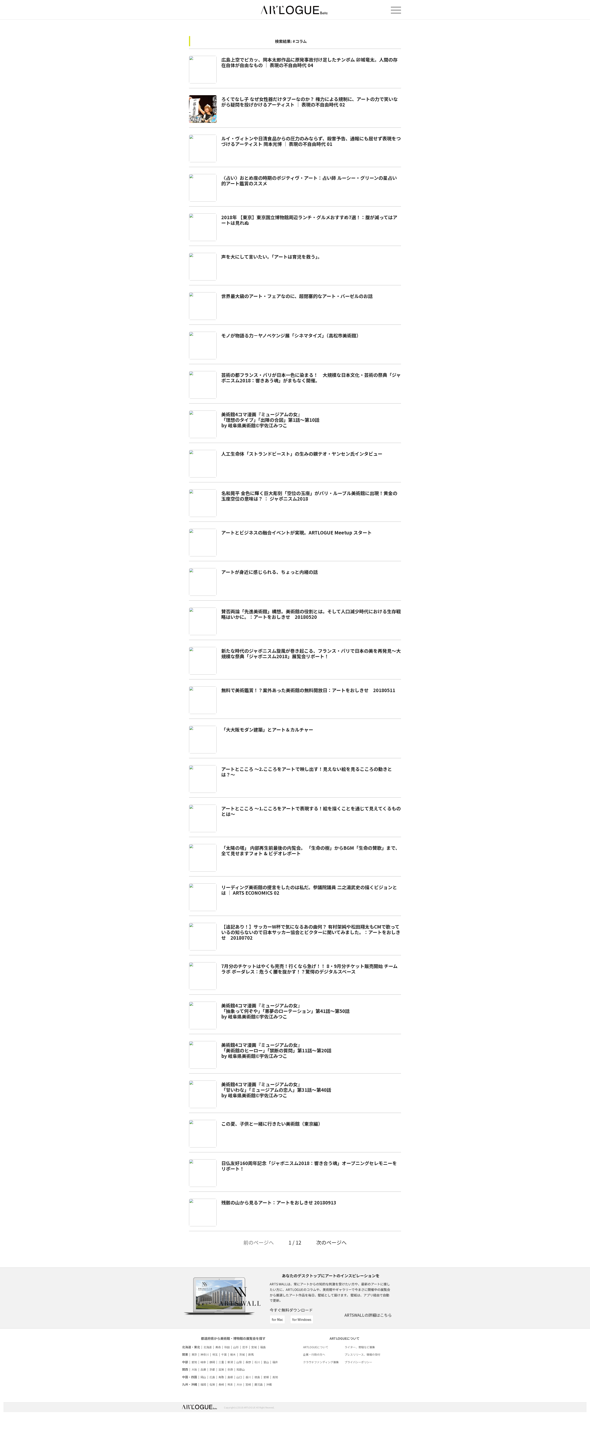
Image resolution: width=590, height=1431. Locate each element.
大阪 (194, 1369)
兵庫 (203, 1369)
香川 (248, 1377)
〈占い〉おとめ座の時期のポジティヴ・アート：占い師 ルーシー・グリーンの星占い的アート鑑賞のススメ (309, 180)
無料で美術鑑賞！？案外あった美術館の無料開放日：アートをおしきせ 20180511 (308, 690)
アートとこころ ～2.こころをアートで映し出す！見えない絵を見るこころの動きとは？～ (306, 772)
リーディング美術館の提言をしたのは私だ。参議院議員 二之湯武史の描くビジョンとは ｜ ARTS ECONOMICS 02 (309, 890)
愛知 (194, 1362)
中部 (185, 1362)
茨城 (242, 1354)
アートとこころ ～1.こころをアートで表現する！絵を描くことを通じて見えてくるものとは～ (311, 811)
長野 (248, 1362)
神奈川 (205, 1354)
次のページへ (331, 1242)
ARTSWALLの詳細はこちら (368, 1315)
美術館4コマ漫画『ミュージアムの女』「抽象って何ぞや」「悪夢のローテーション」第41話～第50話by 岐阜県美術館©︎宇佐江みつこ (285, 1011)
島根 (230, 1377)
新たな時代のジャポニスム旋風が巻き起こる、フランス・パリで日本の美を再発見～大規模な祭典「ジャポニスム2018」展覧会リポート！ (311, 653)
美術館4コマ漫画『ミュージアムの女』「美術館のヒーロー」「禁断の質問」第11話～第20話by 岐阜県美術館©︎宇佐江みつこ (276, 1050)
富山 (266, 1362)
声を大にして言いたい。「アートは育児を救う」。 (271, 256)
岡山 (203, 1377)
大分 (239, 1384)
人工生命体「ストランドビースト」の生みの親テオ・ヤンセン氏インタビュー (301, 453)
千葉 (224, 1354)
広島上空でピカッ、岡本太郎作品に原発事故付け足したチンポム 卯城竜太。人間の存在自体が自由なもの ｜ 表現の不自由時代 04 (309, 62)
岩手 (245, 1347)
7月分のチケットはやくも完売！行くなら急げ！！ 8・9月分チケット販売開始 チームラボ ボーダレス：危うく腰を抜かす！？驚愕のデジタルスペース (309, 969)
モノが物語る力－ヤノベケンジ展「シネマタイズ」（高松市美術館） (291, 335)
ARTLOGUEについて (315, 1347)
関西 (185, 1369)
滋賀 (221, 1369)
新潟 (230, 1362)
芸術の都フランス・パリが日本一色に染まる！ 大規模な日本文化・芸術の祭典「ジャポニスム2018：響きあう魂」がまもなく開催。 (311, 378)
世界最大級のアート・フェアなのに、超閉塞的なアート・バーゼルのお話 (297, 296)
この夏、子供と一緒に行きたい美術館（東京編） (272, 1123)
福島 (263, 1347)
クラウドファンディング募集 (321, 1362)
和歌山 (240, 1369)
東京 (194, 1354)
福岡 (203, 1384)
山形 (236, 1347)
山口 (239, 1377)
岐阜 (203, 1362)
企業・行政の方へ (314, 1354)
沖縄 (269, 1384)
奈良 (230, 1369)
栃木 (233, 1354)
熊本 (230, 1384)
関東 (185, 1354)
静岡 (212, 1362)
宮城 (254, 1347)
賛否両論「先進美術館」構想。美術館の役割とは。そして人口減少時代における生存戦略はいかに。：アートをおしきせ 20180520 (311, 614)
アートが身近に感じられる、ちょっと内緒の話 (269, 572)
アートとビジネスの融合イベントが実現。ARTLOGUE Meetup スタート (296, 532)
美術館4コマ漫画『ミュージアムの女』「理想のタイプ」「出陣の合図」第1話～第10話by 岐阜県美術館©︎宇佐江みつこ (270, 420)
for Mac (277, 1319)
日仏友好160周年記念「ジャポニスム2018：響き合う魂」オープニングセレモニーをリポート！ (309, 1166)
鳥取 (221, 1377)
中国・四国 (189, 1377)
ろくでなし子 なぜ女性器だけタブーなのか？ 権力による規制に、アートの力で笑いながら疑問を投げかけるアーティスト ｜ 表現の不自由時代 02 (309, 102)
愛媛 (266, 1377)
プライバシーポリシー (358, 1362)
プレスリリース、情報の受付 (362, 1354)
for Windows (301, 1319)
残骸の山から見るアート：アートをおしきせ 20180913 (278, 1202)
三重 (221, 1362)
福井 (275, 1362)
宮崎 (248, 1384)
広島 (212, 1377)
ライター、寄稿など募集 (360, 1347)
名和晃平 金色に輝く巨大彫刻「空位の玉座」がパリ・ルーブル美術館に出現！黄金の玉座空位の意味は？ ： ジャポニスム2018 (309, 496)
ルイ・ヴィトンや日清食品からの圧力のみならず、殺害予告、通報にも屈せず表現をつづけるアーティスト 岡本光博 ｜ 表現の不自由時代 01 (311, 141)
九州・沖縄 (189, 1384)
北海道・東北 (191, 1347)
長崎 (221, 1384)
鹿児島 (258, 1384)
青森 (218, 1347)
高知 (275, 1377)
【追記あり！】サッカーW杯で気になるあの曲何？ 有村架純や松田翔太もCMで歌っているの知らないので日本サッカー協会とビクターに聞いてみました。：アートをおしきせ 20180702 (310, 932)
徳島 (257, 1377)
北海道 (208, 1347)
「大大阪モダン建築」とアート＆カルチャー (267, 729)
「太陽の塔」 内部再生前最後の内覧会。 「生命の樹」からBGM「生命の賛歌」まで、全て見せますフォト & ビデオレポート (310, 850)
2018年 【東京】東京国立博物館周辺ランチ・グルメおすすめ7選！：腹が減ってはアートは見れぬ (309, 220)
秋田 (227, 1347)
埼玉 (215, 1354)
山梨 (239, 1362)
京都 (212, 1369)
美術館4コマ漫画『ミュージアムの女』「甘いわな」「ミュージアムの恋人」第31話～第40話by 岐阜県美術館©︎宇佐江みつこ (276, 1090)
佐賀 (212, 1384)
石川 (257, 1362)
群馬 (251, 1354)
